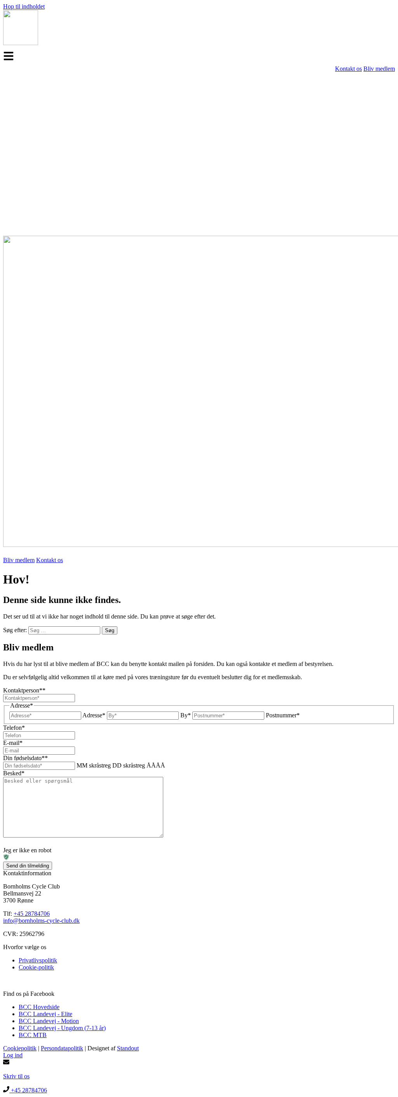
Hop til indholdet (24, 6)
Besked (13, 773)
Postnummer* (283, 715)
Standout (128, 1048)
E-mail (13, 743)
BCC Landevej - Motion (49, 1021)
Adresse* (93, 715)
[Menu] (8, 56)
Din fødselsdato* (25, 758)
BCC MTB (33, 1035)
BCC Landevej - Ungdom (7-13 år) (62, 1028)
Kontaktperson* (24, 690)
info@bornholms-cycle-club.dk (41, 920)
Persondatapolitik (62, 1048)
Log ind (13, 1055)
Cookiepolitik (20, 1048)
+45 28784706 (32, 913)
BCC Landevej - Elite (45, 1014)
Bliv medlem (379, 68)
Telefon (14, 727)
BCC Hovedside (39, 1007)
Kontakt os (348, 68)
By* (185, 715)
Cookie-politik (36, 967)
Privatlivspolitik (38, 960)
